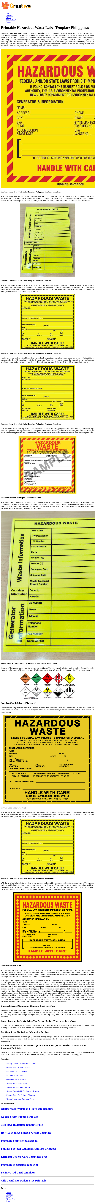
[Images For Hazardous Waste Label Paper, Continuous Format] (47, 465)
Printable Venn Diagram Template (18, 1067)
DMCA (8, 1197)
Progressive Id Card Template (16, 1071)
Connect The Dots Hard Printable (18, 1087)
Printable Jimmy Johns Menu (16, 1083)
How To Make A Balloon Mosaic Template (26, 1132)
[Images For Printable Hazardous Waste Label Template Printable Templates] (47, 240)
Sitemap (8, 1201)
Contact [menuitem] (8, 14)
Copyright (9, 1195)
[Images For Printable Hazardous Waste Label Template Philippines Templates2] (47, 847)
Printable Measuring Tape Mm (19, 1164)
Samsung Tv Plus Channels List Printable (21, 1064)
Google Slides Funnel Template (19, 1116)
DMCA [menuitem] (8, 18)
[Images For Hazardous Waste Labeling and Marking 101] (47, 686)
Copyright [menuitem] (9, 16)
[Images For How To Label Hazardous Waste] (47, 759)
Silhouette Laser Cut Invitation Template (20, 1095)
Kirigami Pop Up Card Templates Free (24, 1156)
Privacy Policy (11, 1199)
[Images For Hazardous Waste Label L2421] (47, 927)
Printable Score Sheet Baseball (19, 1140)
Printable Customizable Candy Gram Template (23, 1091)
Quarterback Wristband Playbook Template (27, 1108)
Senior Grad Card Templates (18, 1172)
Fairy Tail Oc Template (14, 1075)
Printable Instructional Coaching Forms (20, 1099)
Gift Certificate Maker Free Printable (23, 1180)
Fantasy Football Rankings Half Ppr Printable (28, 1148)
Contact (8, 1193)
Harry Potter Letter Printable (16, 1079)
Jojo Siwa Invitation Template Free (22, 1124)
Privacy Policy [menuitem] (11, 20)
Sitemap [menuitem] (8, 22)
